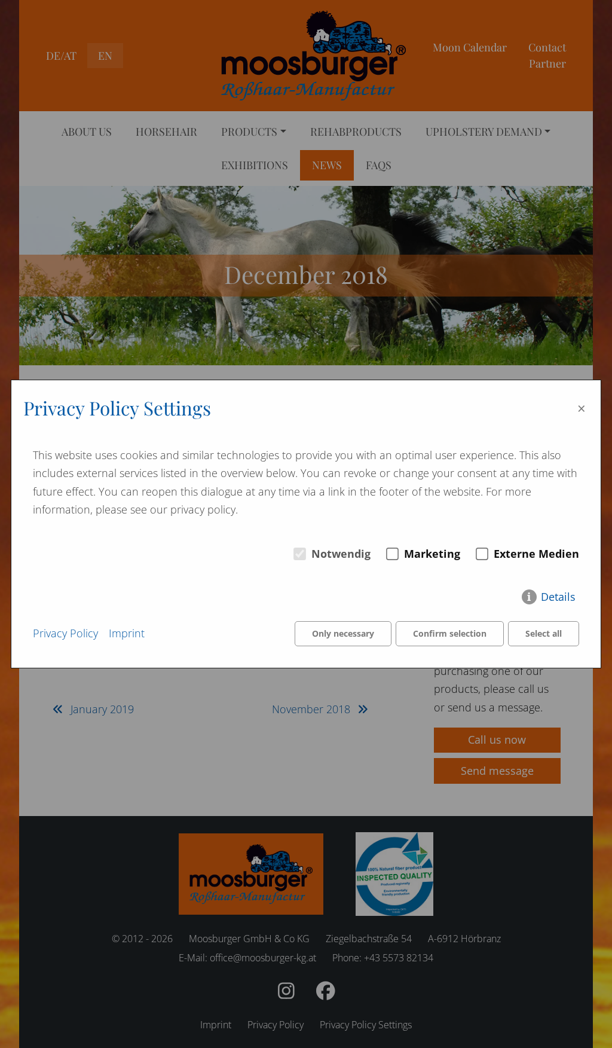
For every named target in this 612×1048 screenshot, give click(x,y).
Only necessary (343, 633)
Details (558, 596)
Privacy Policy (65, 633)
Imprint (127, 633)
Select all (543, 633)
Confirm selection (449, 633)
